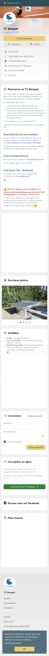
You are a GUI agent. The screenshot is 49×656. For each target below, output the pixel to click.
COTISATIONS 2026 (16, 61)
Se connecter (25, 38)
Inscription (15, 44)
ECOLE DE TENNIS (15, 70)
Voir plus (11, 75)
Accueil (7, 598)
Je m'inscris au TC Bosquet (23, 486)
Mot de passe (10, 432)
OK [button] (24, 649)
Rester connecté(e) (15, 442)
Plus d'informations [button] (13, 643)
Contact (36, 44)
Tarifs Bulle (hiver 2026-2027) (20, 56)
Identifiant (8, 423)
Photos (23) (12, 52)
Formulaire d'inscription (25, 350)
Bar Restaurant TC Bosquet (19, 66)
